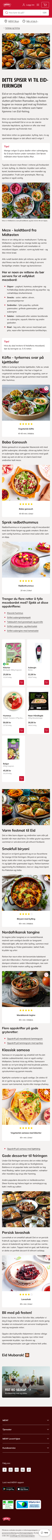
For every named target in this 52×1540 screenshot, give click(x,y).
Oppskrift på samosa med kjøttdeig (23, 1148)
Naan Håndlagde (35, 715)
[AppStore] (23, 1489)
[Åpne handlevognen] (45, 5)
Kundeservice (9, 1448)
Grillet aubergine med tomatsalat (22, 630)
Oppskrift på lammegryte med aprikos (25, 1043)
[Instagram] (11, 1470)
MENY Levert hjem (11, 1438)
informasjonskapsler (26, 1533)
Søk (45, 12)
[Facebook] (5, 1470)
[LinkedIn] (23, 1470)
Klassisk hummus (15, 613)
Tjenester (7, 1429)
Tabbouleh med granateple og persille (25, 622)
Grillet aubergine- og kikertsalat (22, 626)
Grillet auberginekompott (19, 617)
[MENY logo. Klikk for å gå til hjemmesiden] (7, 5)
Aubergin (32, 667)
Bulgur (6, 763)
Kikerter (6, 667)
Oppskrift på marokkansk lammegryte (25, 1038)
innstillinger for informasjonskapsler (22, 1536)
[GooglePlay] (9, 1489)
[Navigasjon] (37, 4)
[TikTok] (29, 1470)
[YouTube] (17, 1470)
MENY (5, 1420)
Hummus (7, 715)
